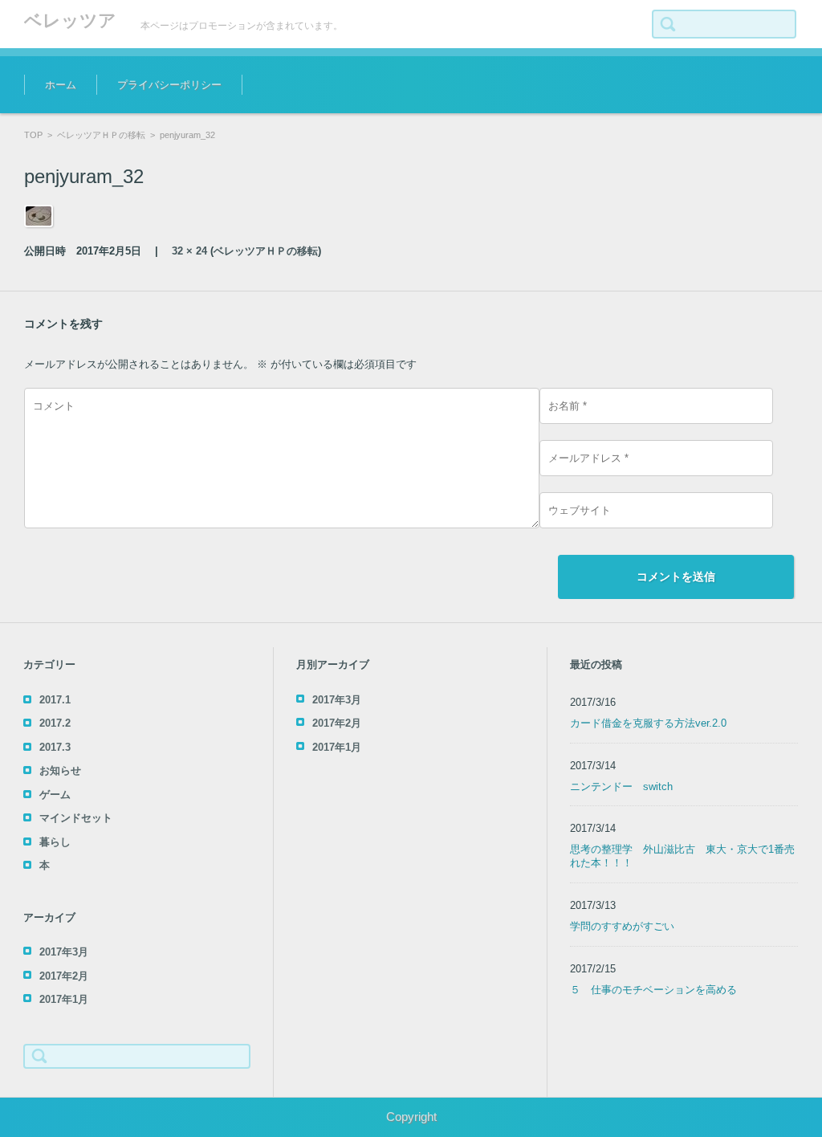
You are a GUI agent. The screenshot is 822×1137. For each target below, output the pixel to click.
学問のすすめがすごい (622, 926)
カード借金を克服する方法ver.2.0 (648, 723)
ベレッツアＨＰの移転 (101, 135)
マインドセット (75, 818)
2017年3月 (63, 952)
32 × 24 (189, 251)
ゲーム (55, 795)
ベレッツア (70, 20)
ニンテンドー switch (621, 786)
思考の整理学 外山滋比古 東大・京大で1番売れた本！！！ (682, 856)
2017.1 (55, 700)
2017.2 (55, 723)
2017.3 (55, 747)
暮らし (55, 842)
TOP (33, 135)
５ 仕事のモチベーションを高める (653, 990)
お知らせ (60, 770)
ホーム (60, 85)
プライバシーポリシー (169, 85)
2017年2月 (63, 976)
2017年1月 (63, 999)
